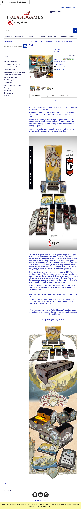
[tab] (35, 95)
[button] (52, 88)
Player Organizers (10, 69)
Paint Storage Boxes (10, 61)
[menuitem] (9, 36)
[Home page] (25, 17)
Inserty (6, 56)
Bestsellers (7, 90)
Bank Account (7, 490)
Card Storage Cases (10, 80)
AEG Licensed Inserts (11, 59)
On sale (6, 95)
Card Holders (8, 82)
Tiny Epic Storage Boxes (12, 67)
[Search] (75, 30)
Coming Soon (8, 88)
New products (8, 93)
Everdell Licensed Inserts (12, 64)
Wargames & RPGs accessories (14, 72)
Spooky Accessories (10, 77)
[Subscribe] (25, 46)
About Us (6, 488)
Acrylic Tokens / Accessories (13, 75)
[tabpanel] (53, 289)
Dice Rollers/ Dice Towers (12, 85)
